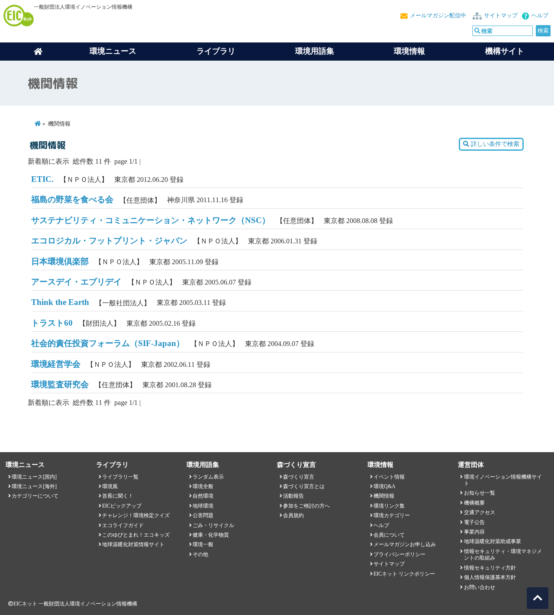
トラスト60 (52, 322)
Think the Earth (60, 302)
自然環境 (203, 496)
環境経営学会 (56, 364)
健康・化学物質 (211, 535)
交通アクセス (479, 512)
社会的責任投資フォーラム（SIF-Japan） (107, 343)
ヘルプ (539, 16)
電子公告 (474, 522)
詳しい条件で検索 (494, 144)
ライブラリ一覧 (120, 477)
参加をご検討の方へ (306, 506)
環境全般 (203, 486)
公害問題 (203, 515)
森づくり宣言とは (304, 486)
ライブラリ (215, 51)
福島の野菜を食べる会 (72, 199)
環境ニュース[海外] (34, 486)
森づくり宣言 (298, 477)
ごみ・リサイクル (213, 525)
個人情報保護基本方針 (490, 577)
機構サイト (504, 51)
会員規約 (293, 515)
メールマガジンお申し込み (405, 544)
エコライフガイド (123, 525)
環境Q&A (385, 486)
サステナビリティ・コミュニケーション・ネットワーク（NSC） (150, 220)
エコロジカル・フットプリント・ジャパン (109, 240)
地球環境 (203, 506)
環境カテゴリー (392, 515)
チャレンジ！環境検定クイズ (136, 515)
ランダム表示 (208, 477)
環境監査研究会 (60, 384)
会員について (389, 535)
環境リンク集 (389, 506)
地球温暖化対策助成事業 (492, 541)
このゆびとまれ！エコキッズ (136, 535)
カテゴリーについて (35, 496)
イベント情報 (389, 477)
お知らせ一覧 (479, 493)
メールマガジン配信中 (438, 16)
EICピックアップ (122, 506)
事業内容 (474, 532)
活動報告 (293, 496)
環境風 (110, 486)
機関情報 (384, 496)
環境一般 (203, 544)
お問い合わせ (479, 587)
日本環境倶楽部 (60, 261)
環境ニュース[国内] (34, 477)
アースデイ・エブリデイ (76, 281)
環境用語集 (314, 51)
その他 (200, 554)
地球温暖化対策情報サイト (133, 544)
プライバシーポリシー (399, 554)
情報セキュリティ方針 (490, 568)
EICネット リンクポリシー (404, 574)
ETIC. (42, 179)
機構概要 (474, 503)
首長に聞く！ (117, 496)
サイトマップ (501, 16)
